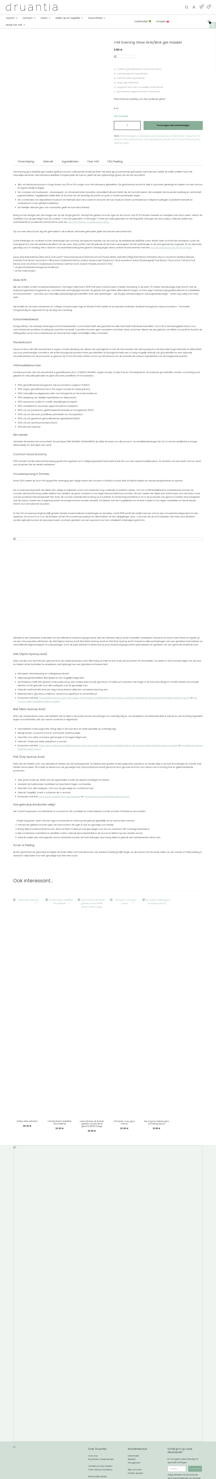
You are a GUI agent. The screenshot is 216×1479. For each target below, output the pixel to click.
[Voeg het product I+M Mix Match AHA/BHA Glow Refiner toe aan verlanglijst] (68, 903)
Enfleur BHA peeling (49, 745)
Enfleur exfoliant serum (178, 697)
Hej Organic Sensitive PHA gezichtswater (59, 796)
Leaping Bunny (155, 139)
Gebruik (48, 161)
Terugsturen (134, 1462)
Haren (44, 18)
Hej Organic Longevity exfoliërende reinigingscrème (138, 697)
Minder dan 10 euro (174, 139)
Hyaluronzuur (135, 139)
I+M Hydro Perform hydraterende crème (88, 222)
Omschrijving (26, 161)
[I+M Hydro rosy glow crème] (124, 1008)
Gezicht (10, 18)
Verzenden (133, 1455)
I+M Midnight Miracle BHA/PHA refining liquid (106, 796)
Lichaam (28, 18)
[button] (27, 1113)
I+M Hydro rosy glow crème (124, 1122)
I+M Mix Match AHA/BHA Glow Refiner (59, 1122)
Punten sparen (135, 1473)
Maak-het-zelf (14, 25)
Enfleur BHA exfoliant (27, 1121)
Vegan (125, 142)
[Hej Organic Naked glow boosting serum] (156, 1008)
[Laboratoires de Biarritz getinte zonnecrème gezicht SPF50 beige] (92, 1008)
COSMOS (175, 136)
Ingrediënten (70, 161)
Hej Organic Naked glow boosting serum (156, 1122)
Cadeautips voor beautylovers (153, 136)
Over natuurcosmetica (100, 1469)
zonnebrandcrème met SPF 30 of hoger (171, 247)
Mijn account (134, 1469)
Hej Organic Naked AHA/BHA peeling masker (155, 745)
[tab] (26, 161)
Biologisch (131, 136)
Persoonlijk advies (97, 1476)
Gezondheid (95, 18)
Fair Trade (186, 136)
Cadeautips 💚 (142, 21)
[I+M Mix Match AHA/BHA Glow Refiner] (59, 1008)
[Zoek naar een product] (187, 7)
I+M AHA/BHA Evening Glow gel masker (59, 697)
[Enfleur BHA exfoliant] (27, 1008)
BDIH (122, 136)
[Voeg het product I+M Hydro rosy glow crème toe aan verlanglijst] (133, 903)
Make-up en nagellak (68, 18)
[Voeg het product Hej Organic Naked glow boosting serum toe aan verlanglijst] (165, 903)
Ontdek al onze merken (100, 1466)
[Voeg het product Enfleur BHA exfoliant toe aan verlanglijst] (36, 903)
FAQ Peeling (115, 161)
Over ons (93, 1455)
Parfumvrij (190, 139)
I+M (145, 139)
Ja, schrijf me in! (195, 1469)
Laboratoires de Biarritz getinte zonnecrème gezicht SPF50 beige (92, 1124)
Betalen (132, 1459)
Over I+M (93, 161)
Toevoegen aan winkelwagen (173, 125)
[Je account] (194, 7)
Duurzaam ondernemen (101, 1459)
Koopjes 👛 (162, 21)
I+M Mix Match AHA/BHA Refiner (95, 697)
